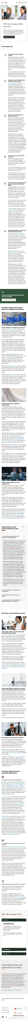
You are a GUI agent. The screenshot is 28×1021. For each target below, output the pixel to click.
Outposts (13, 579)
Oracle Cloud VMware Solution (9, 635)
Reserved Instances (15, 785)
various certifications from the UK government (13, 439)
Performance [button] (6, 953)
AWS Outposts (13, 366)
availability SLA (19, 932)
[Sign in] (22, 2)
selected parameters (18, 804)
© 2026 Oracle (4, 1007)
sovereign (9, 544)
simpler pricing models (19, 233)
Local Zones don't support (15, 752)
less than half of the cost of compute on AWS (13, 783)
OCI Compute (11, 83)
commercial (5, 741)
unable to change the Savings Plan (11, 834)
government (17, 544)
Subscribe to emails (5, 1012)
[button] (2, 2)
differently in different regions (17, 209)
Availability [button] (5, 920)
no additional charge (16, 251)
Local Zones (13, 374)
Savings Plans (5, 816)
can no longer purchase (19, 756)
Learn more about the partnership (9, 299)
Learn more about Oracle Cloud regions (11, 990)
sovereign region (12, 329)
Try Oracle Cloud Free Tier (9, 37)
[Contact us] (25, 2)
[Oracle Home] (6, 3)
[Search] (17, 2)
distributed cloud (10, 551)
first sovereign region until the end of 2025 (14, 356)
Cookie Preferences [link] (5, 1010)
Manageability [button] (6, 949)
